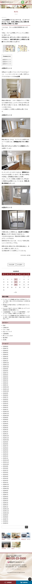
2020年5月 (5, 498)
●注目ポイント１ (7, 59)
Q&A (4, 325)
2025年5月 (5, 377)
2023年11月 (6, 413)
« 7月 (15, 292)
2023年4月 (5, 427)
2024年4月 (5, 403)
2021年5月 (5, 474)
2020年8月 (5, 492)
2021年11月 (6, 462)
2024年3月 (5, 405)
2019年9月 (5, 515)
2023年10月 (6, 415)
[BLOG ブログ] (16, 544)
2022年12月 (6, 435)
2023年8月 (5, 419)
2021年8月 (5, 468)
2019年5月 (5, 523)
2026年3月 (5, 356)
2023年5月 (5, 425)
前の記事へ (12, 264)
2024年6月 (5, 399)
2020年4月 (5, 500)
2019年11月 (6, 511)
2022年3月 (5, 454)
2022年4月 (5, 452)
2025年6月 (5, 375)
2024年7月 (5, 397)
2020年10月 (6, 488)
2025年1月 (5, 385)
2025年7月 (5, 373)
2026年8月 (5, 346)
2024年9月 (5, 393)
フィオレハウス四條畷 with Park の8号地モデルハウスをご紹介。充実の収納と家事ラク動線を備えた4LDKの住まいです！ (16, 317)
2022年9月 (5, 442)
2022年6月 (5, 448)
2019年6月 (5, 521)
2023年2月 (5, 431)
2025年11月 (6, 364)
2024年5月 (5, 401)
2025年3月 (5, 381)
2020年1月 (5, 507)
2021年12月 (6, 460)
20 (15, 284)
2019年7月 (5, 519)
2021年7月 (5, 470)
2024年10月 (6, 391)
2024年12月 (6, 387)
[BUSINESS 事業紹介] (16, 535)
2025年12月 (6, 362)
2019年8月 (5, 517)
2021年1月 (5, 482)
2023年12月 (6, 411)
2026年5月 (5, 352)
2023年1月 (5, 433)
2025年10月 (6, 366)
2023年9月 (5, 417)
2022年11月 (6, 438)
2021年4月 (5, 476)
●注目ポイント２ (7, 61)
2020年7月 (5, 494)
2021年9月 (5, 466)
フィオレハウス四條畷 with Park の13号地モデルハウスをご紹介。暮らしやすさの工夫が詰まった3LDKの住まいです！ (16, 301)
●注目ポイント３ (7, 63)
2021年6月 (5, 472)
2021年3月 (5, 478)
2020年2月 (5, 504)
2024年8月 (5, 395)
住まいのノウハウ (7, 331)
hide (9, 56)
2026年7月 (5, 348)
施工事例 (28, 255)
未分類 (4, 339)
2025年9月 (5, 368)
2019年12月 (6, 509)
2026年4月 (5, 354)
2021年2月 (5, 480)
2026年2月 (5, 358)
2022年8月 (5, 444)
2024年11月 (6, 389)
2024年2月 (5, 407)
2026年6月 (5, 350)
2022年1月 (5, 458)
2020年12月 (6, 484)
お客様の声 (6, 327)
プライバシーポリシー (16, 569)
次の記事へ (20, 264)
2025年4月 (5, 379)
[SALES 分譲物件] (6, 535)
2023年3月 (5, 429)
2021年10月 (6, 464)
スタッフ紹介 (6, 329)
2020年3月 (5, 502)
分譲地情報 (6, 333)
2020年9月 (5, 490)
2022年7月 (5, 446)
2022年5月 (5, 450)
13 (15, 282)
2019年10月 (6, 513)
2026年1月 (5, 360)
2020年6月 (5, 496)
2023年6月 (5, 423)
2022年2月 (5, 456)
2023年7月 (5, 421)
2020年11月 (6, 486)
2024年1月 (5, 409)
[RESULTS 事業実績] (25, 535)
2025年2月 (5, 383)
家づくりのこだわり (8, 335)
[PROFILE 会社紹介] (6, 544)
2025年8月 (5, 370)
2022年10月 (6, 440)
